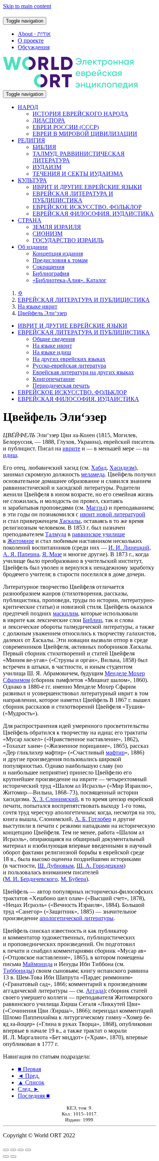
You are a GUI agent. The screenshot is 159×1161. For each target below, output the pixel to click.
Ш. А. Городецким (100, 866)
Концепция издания (58, 253)
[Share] (13, 1150)
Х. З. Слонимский (55, 799)
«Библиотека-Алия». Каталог (69, 280)
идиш (10, 455)
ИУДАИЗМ (47, 167)
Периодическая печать (61, 385)
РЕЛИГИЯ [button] (31, 140)
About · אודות (34, 34)
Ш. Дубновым (56, 866)
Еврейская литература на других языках (83, 372)
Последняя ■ (34, 1096)
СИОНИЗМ (47, 233)
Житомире (20, 541)
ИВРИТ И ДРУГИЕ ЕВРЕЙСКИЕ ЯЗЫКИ (87, 187)
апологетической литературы (77, 918)
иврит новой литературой (112, 514)
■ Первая (29, 1069)
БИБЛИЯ (44, 147)
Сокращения (48, 267)
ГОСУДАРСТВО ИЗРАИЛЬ (68, 240)
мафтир (115, 752)
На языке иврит (37, 306)
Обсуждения (34, 47)
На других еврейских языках (69, 359)
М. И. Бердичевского (31, 879)
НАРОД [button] (28, 107)
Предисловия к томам (60, 260)
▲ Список (31, 1082)
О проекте (31, 40)
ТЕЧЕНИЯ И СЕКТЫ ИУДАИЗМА (78, 174)
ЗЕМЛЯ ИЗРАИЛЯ (57, 227)
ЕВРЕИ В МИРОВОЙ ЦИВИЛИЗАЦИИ (85, 134)
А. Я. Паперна (21, 554)
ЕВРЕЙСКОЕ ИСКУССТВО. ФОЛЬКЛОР (87, 207)
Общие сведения (54, 339)
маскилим (65, 613)
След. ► (28, 1089)
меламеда (93, 474)
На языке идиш (52, 352)
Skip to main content (27, 6)
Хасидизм (122, 468)
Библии (92, 620)
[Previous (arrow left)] (6, 1156)
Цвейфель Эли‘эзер (42, 313)
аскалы (70, 521)
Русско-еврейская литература (69, 365)
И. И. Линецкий (128, 547)
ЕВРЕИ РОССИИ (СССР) (66, 127)
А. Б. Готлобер (93, 819)
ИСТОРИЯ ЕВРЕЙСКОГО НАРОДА (80, 114)
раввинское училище (98, 534)
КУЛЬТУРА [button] (32, 180)
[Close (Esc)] (6, 1150)
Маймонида (38, 964)
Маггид (95, 507)
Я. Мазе (52, 554)
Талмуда (55, 534)
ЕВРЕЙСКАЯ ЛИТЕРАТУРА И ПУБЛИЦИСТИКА (73, 196)
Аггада (95, 991)
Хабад (98, 468)
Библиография (51, 273)
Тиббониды (18, 971)
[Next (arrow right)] (13, 1156)
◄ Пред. (29, 1076)
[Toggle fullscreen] (21, 1150)
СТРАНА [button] (29, 220)
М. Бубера (73, 879)
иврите (71, 448)
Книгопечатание (54, 379)
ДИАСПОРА (49, 120)
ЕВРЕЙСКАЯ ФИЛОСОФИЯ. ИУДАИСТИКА (93, 213)
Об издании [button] (33, 247)
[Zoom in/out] (28, 1150)
